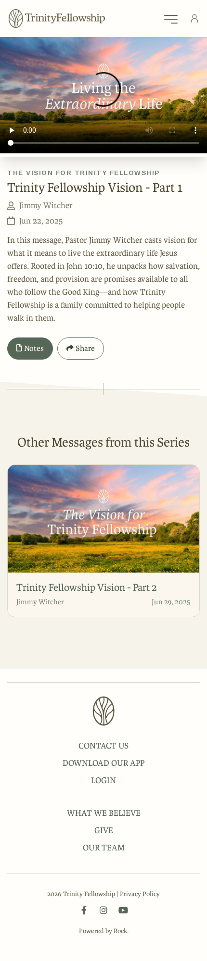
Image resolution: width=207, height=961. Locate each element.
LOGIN (103, 780)
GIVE (103, 830)
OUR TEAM (104, 847)
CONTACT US (103, 745)
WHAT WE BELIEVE (104, 813)
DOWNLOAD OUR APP (103, 763)
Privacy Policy (140, 894)
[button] (171, 21)
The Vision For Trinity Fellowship (83, 172)
